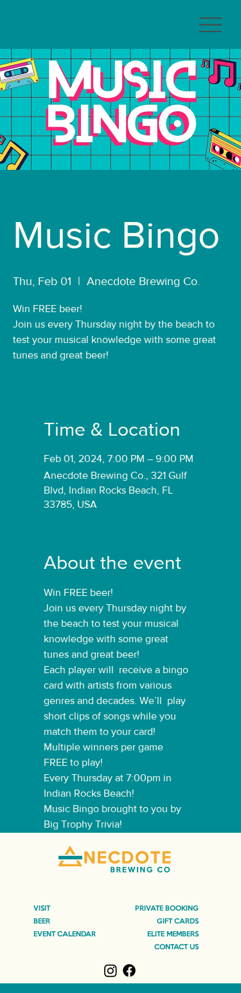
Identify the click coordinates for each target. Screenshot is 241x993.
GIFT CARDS (178, 921)
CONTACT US (176, 947)
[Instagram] (110, 970)
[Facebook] (129, 970)
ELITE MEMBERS (173, 934)
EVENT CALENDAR (64, 934)
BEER (41, 921)
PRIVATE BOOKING (167, 908)
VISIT (41, 908)
